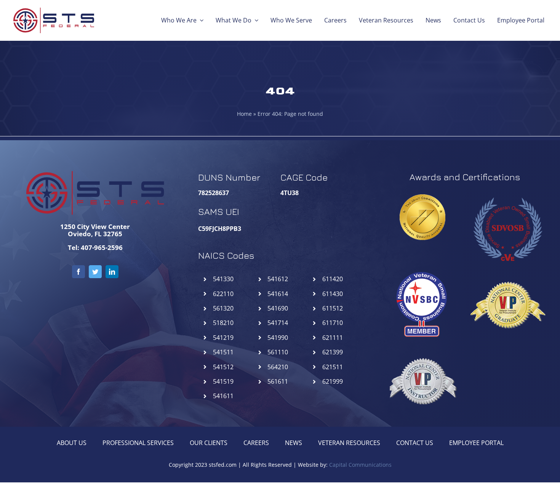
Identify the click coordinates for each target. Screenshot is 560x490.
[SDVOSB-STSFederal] (507, 193)
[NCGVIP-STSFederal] (507, 270)
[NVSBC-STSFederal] (422, 270)
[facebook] (78, 271)
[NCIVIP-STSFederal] (422, 346)
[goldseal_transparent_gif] (422, 197)
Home (244, 113)
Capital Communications (360, 464)
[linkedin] (112, 271)
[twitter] (95, 271)
